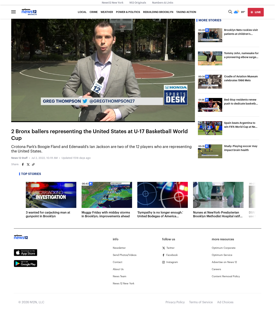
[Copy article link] (33, 164)
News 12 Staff (19, 158)
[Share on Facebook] (22, 164)
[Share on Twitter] (28, 164)
